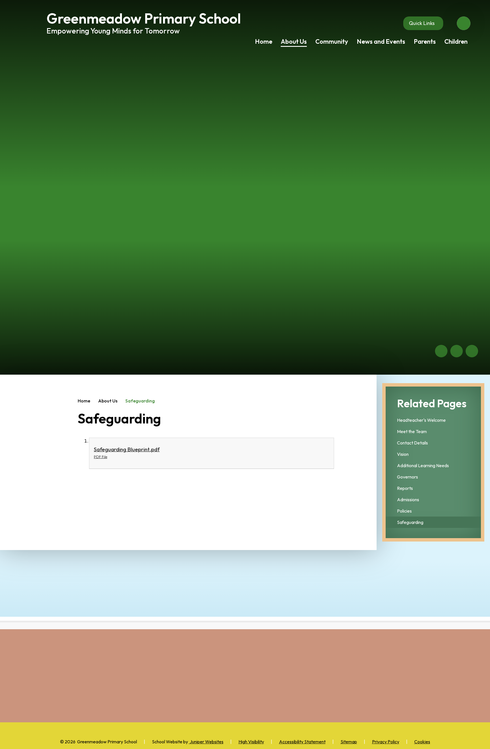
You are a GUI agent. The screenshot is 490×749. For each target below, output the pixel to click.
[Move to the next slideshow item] (456, 351)
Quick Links (422, 23)
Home (84, 401)
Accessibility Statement (302, 741)
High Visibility (251, 741)
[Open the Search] (463, 23)
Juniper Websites (206, 741)
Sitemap (349, 741)
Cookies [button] (422, 741)
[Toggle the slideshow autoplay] (472, 351)
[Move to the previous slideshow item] (441, 351)
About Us (107, 401)
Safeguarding (140, 401)
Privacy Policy (385, 741)
